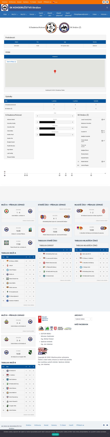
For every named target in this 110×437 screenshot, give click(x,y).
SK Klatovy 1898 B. (13, 261)
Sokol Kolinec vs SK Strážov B (18, 326)
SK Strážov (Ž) (8, 108)
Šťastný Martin (84, 154)
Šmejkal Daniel (11, 142)
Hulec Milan (10, 130)
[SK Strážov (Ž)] (4, 175)
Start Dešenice (12, 379)
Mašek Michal (84, 161)
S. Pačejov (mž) (86, 267)
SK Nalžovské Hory (14, 383)
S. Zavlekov (12, 375)
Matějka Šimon (85, 150)
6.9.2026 (92, 227)
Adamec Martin (11, 119)
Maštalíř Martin (85, 157)
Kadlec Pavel (10, 134)
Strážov (4, 2)
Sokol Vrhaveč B (13, 401)
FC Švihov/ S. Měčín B (87, 258)
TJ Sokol (33, 2)
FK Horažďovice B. (13, 292)
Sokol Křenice (12, 388)
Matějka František (85, 136)
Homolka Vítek (11, 127)
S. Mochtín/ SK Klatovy (88, 262)
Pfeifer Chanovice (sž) (51, 262)
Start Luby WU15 (86, 254)
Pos (3, 257)
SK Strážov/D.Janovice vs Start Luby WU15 (91, 215)
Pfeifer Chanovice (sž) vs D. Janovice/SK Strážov (55, 234)
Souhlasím (55, 434)
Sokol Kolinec (12, 410)
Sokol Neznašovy (13, 397)
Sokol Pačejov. (12, 270)
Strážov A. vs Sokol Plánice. (18, 234)
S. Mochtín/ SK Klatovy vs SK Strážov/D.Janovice (92, 233)
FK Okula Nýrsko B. (14, 296)
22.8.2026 (18, 209)
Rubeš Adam (84, 127)
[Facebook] (103, 2)
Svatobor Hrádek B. (14, 300)
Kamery (25, 2)
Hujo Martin (10, 149)
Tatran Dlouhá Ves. (13, 278)
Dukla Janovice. (13, 287)
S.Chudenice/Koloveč (10, 104)
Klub (7, 257)
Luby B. (11, 265)
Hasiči (40, 2)
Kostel (19, 2)
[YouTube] (107, 2)
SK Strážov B (12, 370)
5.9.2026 (18, 241)
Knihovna (12, 2)
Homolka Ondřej (11, 123)
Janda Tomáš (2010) (86, 119)
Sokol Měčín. (12, 283)
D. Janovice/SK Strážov (51, 258)
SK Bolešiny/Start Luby (51, 254)
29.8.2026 (55, 215)
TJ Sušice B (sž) (50, 276)
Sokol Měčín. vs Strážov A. (18, 215)
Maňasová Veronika (86, 123)
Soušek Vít (84, 131)
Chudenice (55, 56)
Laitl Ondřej (10, 153)
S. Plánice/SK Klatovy (51, 267)
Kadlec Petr (10, 138)
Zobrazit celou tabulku (28, 305)
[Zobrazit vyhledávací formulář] (107, 7)
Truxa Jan (83, 145)
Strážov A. (11, 274)
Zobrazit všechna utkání (28, 220)
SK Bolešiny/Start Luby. (88, 271)
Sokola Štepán (85, 165)
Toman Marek (84, 140)
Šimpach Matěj (11, 157)
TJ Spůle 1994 (12, 405)
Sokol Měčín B (12, 392)
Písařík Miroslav (11, 145)
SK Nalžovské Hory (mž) (88, 276)
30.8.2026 (18, 228)
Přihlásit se (47, 2)
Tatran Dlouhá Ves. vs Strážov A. (18, 247)
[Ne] (108, 433)
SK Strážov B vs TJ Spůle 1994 (18, 356)
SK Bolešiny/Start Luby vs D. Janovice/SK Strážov (55, 221)
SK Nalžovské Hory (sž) (51, 271)
